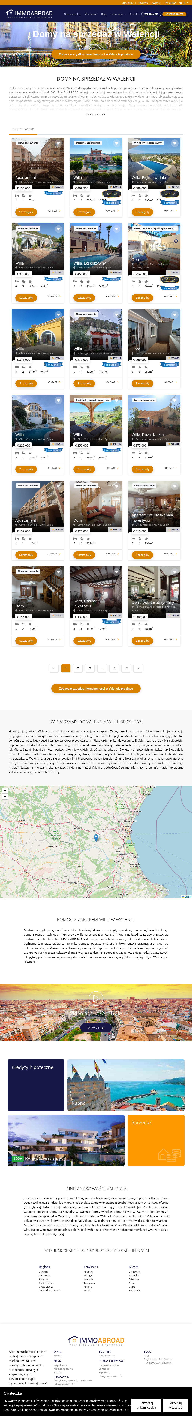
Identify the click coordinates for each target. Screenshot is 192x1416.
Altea (131, 1282)
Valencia (43, 1271)
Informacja (117, 14)
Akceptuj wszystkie (175, 1405)
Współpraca (60, 1365)
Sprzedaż (127, 3)
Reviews (143, 3)
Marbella (134, 1275)
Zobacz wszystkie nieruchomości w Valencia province (96, 54)
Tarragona (89, 1282)
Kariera (58, 1372)
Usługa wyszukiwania (110, 1376)
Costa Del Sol (46, 1282)
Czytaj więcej (94, 114)
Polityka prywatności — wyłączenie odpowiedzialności (73, 1382)
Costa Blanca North (49, 1290)
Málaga (88, 1275)
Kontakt (133, 14)
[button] (96, 838)
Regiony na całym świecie (158, 1359)
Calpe (132, 1286)
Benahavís (134, 1290)
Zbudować (91, 14)
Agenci (156, 3)
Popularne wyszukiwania (157, 1363)
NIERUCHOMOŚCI (23, 129)
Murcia (88, 1290)
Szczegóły (26, 212)
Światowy (170, 3)
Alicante (43, 1279)
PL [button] (184, 3)
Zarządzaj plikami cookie (146, 1405)
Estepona (134, 1279)
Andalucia (44, 1275)
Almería (88, 1286)
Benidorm (134, 1271)
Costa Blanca (46, 1286)
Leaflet (187, 896)
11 (114, 668)
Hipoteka (104, 1372)
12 (126, 668)
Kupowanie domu (109, 1365)
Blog (103, 14)
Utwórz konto (174, 14)
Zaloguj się (151, 14)
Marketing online (63, 1368)
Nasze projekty (72, 14)
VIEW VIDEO (96, 1028)
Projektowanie (107, 1355)
